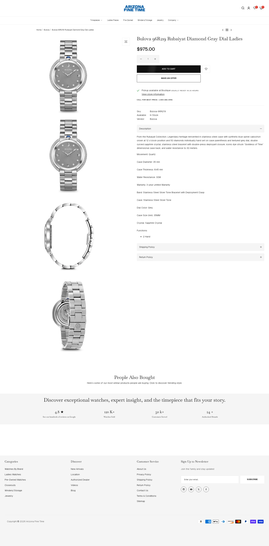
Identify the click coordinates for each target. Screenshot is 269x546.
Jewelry (9, 496)
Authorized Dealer (80, 479)
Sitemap (141, 501)
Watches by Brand (14, 469)
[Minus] (141, 59)
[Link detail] (183, 489)
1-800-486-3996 (166, 100)
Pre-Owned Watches (15, 479)
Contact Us (142, 490)
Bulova (46, 30)
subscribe (252, 479)
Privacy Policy (144, 474)
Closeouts (10, 485)
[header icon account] (248, 8)
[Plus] (155, 59)
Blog (73, 490)
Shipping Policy (144, 479)
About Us (141, 469)
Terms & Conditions (146, 496)
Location (75, 474)
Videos (74, 485)
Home (38, 30)
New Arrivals (77, 469)
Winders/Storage (13, 490)
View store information (153, 94)
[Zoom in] (126, 42)
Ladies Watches (13, 474)
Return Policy (143, 485)
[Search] (243, 8)
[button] (206, 69)
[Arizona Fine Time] (134, 8)
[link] (173, 20)
